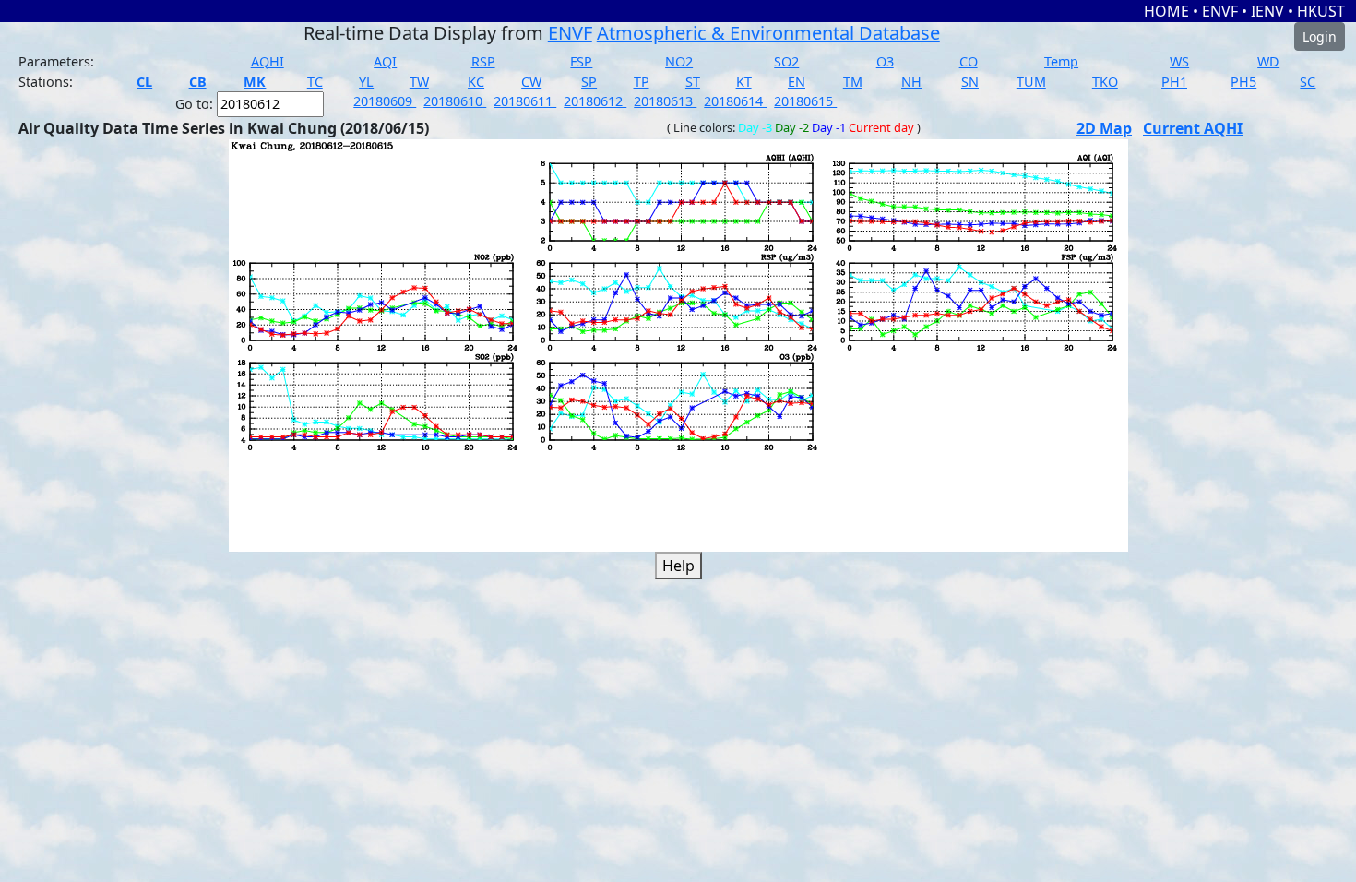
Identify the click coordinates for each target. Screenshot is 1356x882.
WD (1268, 61)
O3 (885, 61)
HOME (1168, 11)
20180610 (454, 101)
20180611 (525, 101)
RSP (483, 61)
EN (796, 81)
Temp (1061, 61)
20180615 (805, 101)
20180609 (384, 101)
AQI (385, 61)
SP (589, 81)
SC (1307, 81)
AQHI (267, 61)
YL (366, 81)
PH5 (1243, 81)
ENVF (1222, 11)
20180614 (735, 101)
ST (692, 81)
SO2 (786, 61)
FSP (581, 61)
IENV (1269, 11)
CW (531, 81)
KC (476, 81)
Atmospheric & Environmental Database (768, 32)
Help (678, 565)
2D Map (1104, 128)
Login (1319, 36)
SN (970, 81)
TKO (1105, 81)
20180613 (665, 101)
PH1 (1174, 81)
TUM (1031, 81)
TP (641, 81)
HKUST (1321, 11)
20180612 (595, 101)
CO (968, 61)
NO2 (679, 61)
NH (911, 81)
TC (315, 81)
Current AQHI (1193, 128)
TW (419, 81)
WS (1179, 61)
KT (744, 81)
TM (852, 81)
